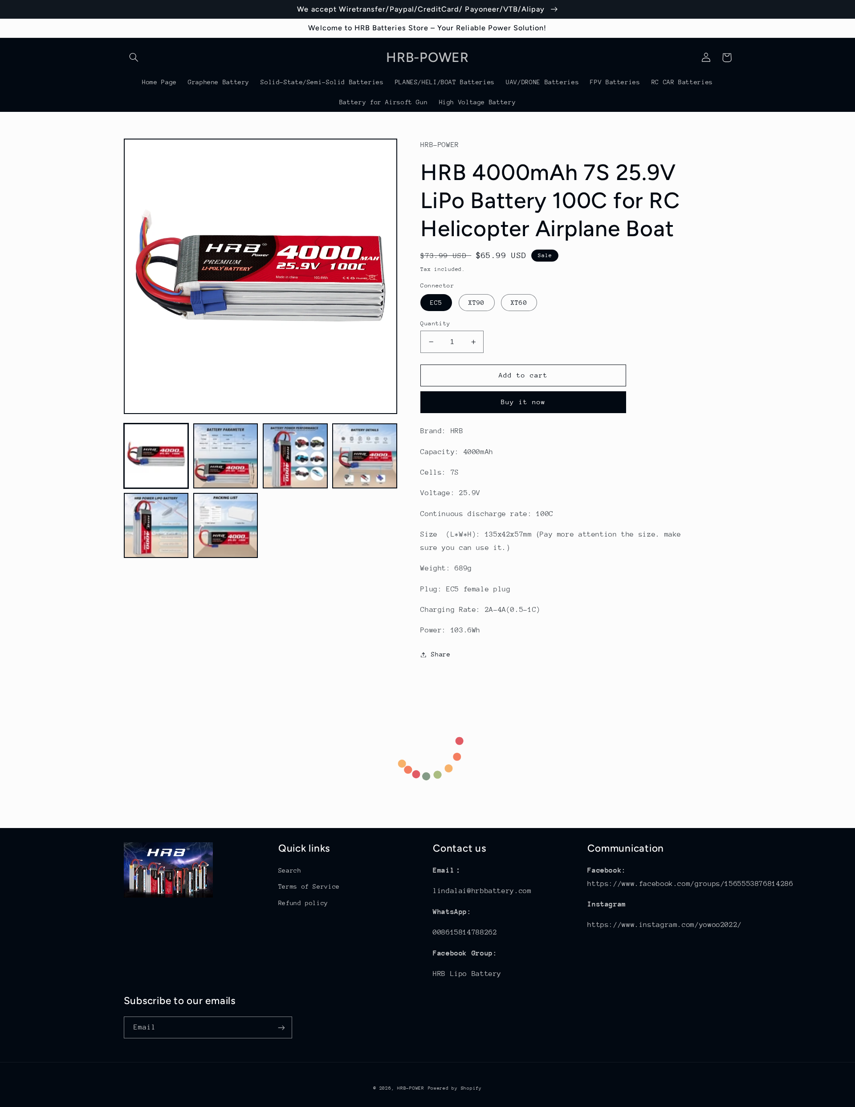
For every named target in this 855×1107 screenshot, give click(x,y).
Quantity (435, 323)
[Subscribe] (281, 1027)
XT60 (519, 302)
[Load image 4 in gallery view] (364, 455)
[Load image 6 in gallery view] (225, 525)
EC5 (436, 302)
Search (289, 870)
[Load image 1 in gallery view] (156, 455)
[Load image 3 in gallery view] (295, 455)
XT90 (476, 302)
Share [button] (440, 654)
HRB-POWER (410, 1088)
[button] (134, 57)
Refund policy (303, 902)
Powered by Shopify (455, 1088)
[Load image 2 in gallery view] (225, 455)
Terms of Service (309, 886)
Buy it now (523, 402)
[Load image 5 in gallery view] (156, 525)
